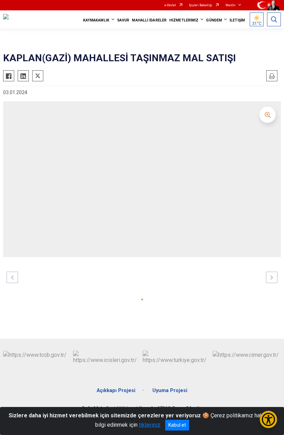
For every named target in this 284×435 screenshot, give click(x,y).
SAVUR (123, 20)
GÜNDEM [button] (214, 20)
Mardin (230, 5)
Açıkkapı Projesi (116, 390)
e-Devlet (170, 5)
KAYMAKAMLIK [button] (96, 20)
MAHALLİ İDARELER (149, 20)
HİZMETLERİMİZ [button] (183, 20)
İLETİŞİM (237, 20)
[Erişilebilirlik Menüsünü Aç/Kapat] (268, 419)
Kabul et (177, 425)
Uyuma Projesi (169, 390)
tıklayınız (149, 425)
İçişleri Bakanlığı (200, 5)
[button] (142, 299)
